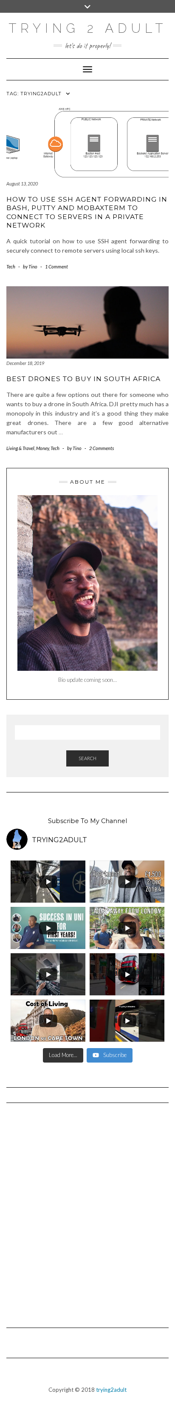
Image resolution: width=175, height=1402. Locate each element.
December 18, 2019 (25, 363)
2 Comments (101, 448)
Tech (10, 266)
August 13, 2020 (22, 183)
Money (42, 448)
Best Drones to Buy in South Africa (83, 379)
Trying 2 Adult (87, 28)
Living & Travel (20, 448)
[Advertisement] (87, 1211)
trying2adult (111, 1389)
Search (87, 758)
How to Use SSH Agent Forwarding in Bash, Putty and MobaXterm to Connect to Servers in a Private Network (86, 212)
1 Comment (56, 266)
